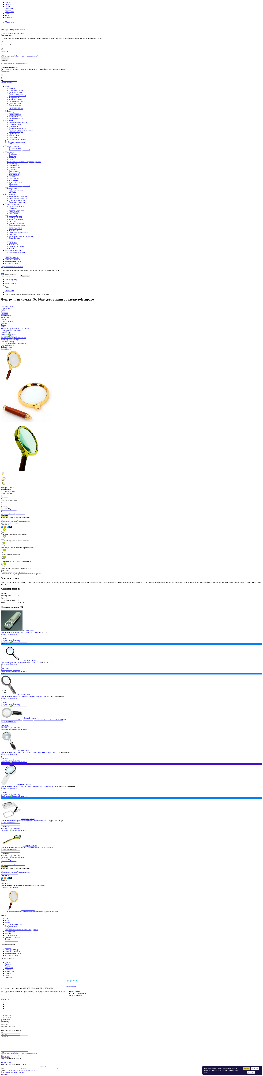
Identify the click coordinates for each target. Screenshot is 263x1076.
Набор (3, 332)
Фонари (7, 922)
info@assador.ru (70, 986)
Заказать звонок (18, 33)
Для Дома (8, 928)
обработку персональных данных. (25, 56)
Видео (3, 349)
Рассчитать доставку (24, 521)
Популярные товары (12, 258)
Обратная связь (6, 1015)
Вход (6, 21)
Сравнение (16, 640)
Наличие (4, 345)
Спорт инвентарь (11, 935)
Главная (7, 2)
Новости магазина (9, 274)
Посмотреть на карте (57, 991)
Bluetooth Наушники (16, 223)
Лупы (7, 919)
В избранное (5, 642)
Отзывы (8, 4)
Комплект (4, 334)
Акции (7, 6)
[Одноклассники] (5, 527)
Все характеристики (8, 491)
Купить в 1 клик (19, 514)
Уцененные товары (11, 263)
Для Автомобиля (11, 926)
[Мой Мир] (8, 527)
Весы (7, 920)
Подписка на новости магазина (12, 267)
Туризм (7, 939)
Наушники (8, 933)
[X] (10, 527)
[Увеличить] (13, 380)
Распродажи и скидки (12, 259)
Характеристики (6, 338)
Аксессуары (5, 339)
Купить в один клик (24, 1055)
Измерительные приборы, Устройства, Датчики (21, 930)
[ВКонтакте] (2, 527)
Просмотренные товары (9, 887)
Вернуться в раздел (7, 328)
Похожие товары (7, 343)
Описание (4, 336)
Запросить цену (19, 1072)
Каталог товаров (6, 83)
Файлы (3, 347)
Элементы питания (11, 941)
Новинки (8, 256)
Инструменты (10, 931)
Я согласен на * (20, 1053)
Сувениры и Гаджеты (12, 937)
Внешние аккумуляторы (13, 924)
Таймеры (12, 156)
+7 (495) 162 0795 (7, 1017)
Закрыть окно (5, 71)
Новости (8, 13)
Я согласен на (20, 56)
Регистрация (9, 23)
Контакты (8, 17)
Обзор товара (5, 330)
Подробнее (5, 638)
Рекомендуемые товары (13, 261)
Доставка (8, 10)
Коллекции (9, 8)
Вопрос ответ (9, 12)
